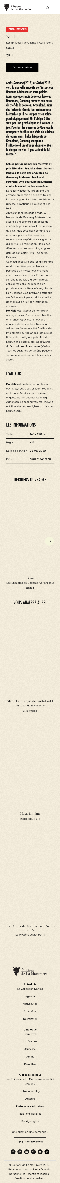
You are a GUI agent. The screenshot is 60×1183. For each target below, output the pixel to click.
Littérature (30, 1041)
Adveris (41, 1178)
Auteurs (30, 1099)
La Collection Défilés (30, 989)
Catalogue (30, 1029)
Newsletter (30, 1019)
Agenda (30, 996)
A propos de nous (30, 1075)
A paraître (30, 1011)
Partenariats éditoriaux (30, 1106)
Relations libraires (30, 1114)
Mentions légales (38, 1174)
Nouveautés (30, 1004)
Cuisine (30, 1056)
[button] (49, 541)
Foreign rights (30, 1121)
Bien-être (30, 1064)
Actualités (30, 984)
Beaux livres (30, 1034)
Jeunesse (30, 1049)
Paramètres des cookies (23, 1169)
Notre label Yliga (30, 1091)
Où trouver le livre (22, 68)
